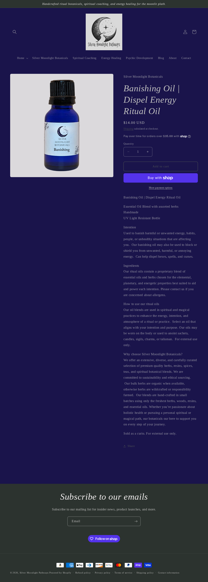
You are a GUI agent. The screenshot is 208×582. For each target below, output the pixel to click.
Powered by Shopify (60, 572)
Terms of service (123, 572)
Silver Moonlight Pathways (34, 572)
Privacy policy (102, 572)
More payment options (161, 187)
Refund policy (83, 572)
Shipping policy (145, 572)
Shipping (128, 128)
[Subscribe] (135, 521)
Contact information (169, 572)
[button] (14, 31)
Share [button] (131, 446)
